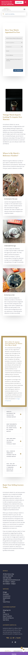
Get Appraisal (18, 70)
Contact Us (6, 614)
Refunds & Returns (8, 618)
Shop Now (19, 2)
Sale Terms (6, 620)
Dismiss (14, 654)
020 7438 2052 (7, 578)
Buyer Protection (7, 616)
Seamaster (6, 594)
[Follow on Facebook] (12, 642)
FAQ (4, 612)
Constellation (6, 596)
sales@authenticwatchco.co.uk (11, 580)
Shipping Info (7, 610)
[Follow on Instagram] (15, 642)
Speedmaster (6, 598)
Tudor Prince (6, 602)
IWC (4, 600)
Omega (5, 592)
